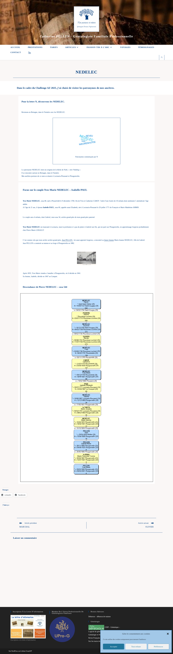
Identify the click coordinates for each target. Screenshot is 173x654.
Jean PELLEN (67, 240)
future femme (109, 240)
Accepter (113, 647)
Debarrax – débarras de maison (99, 617)
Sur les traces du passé (96, 641)
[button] (168, 634)
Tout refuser (136, 647)
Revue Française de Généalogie (99, 638)
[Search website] (162, 57)
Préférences (158, 647)
